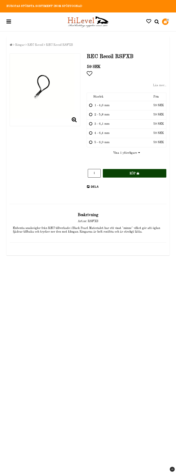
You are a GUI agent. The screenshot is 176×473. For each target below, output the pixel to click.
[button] (148, 22)
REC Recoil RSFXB (59, 44)
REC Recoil (35, 44)
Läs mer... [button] (159, 85)
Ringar (20, 44)
